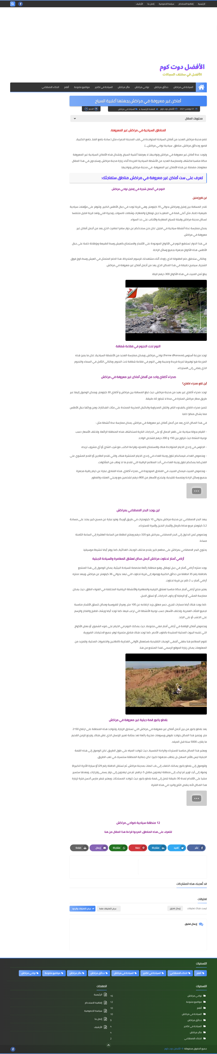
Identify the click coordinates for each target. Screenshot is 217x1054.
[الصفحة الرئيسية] (201, 87)
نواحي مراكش (142, 87)
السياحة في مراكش (183, 87)
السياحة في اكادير (104, 87)
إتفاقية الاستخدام (186, 4)
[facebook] (20, 4)
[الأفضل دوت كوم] (182, 70)
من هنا (144, 647)
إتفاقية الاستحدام (93, 1002)
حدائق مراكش (161, 87)
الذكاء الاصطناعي (50, 87)
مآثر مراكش (124, 87)
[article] (105, 867)
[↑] (108, 1045)
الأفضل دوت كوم (172, 1048)
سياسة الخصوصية (166, 4)
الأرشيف (139, 4)
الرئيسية (201, 4)
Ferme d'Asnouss (173, 355)
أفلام (66, 87)
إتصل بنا (150, 4)
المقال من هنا (112, 831)
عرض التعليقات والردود (81, 909)
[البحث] (12, 3)
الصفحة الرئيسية (148, 109)
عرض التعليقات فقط (107, 909)
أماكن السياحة (165, 139)
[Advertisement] (108, 36)
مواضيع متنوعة (82, 87)
